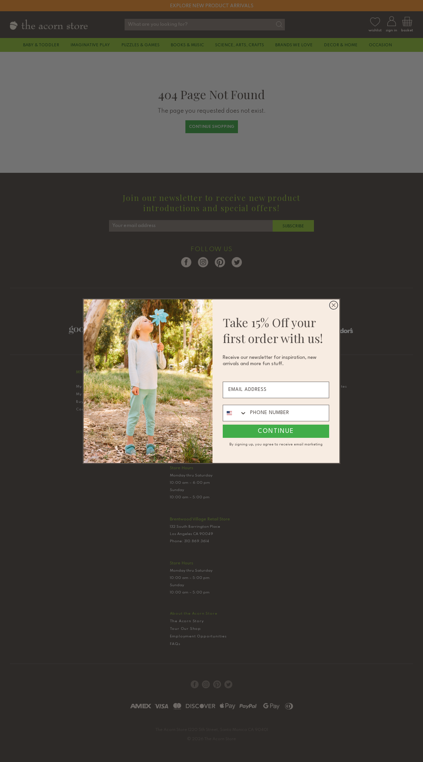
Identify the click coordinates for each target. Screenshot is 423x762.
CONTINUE (276, 431)
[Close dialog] (333, 305)
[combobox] (235, 413)
